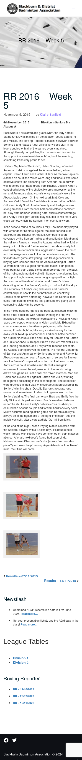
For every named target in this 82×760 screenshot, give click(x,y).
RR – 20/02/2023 (23, 696)
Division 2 (20, 662)
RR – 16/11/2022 (23, 703)
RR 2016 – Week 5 (37, 100)
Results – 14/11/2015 (60, 580)
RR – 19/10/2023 (23, 689)
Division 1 (20, 658)
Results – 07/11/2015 (22, 576)
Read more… (29, 614)
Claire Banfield (50, 114)
